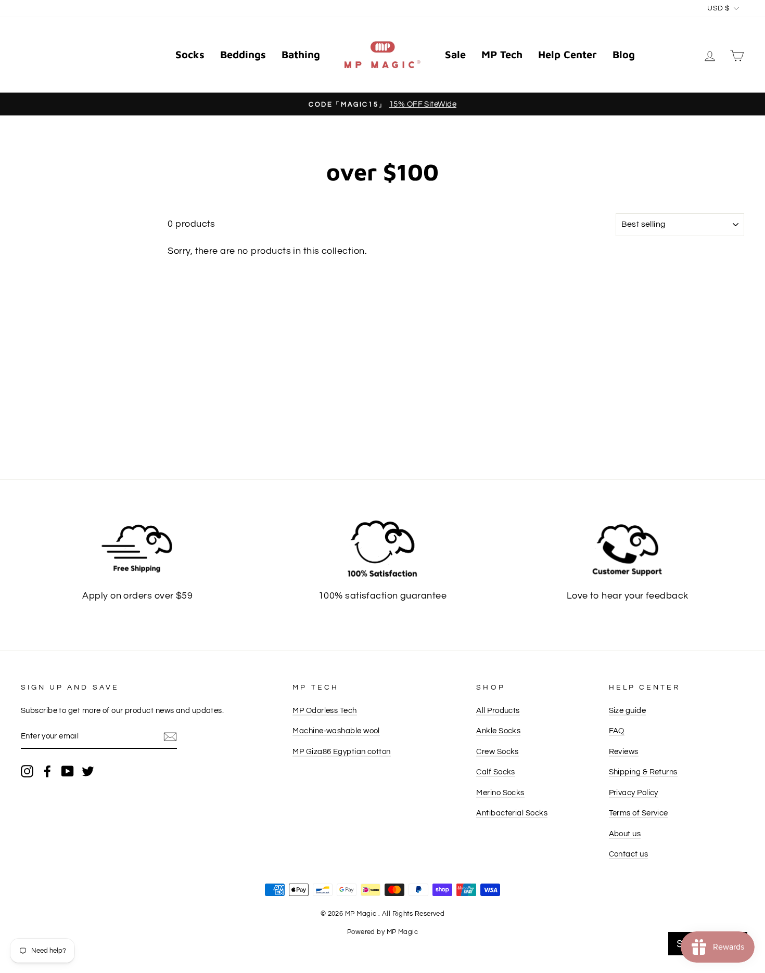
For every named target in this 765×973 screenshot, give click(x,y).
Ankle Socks (498, 730)
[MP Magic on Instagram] (27, 770)
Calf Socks (495, 772)
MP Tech (501, 54)
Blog (624, 54)
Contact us (628, 854)
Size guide (627, 710)
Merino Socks (500, 792)
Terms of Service (638, 813)
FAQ (616, 730)
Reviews (624, 751)
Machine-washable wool (335, 730)
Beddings (243, 54)
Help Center (567, 54)
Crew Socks (497, 751)
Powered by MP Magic (382, 932)
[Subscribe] (170, 736)
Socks (190, 54)
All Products (497, 710)
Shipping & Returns (643, 772)
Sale (455, 54)
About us (625, 833)
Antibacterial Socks (511, 813)
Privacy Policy (633, 792)
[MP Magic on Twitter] (88, 770)
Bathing (301, 54)
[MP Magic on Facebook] (47, 770)
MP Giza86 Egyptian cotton (341, 751)
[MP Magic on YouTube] (67, 770)
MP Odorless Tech (324, 710)
